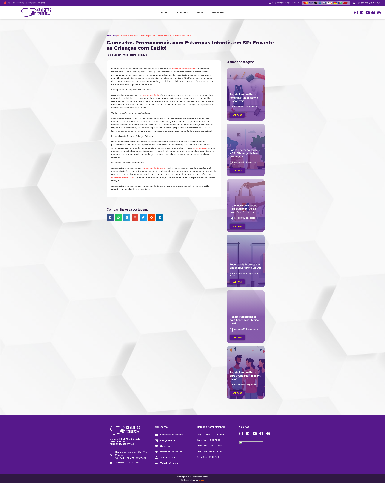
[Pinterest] (379, 12)
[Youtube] (367, 12)
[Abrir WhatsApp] (377, 475)
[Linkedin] (362, 12)
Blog (200, 12)
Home (164, 12)
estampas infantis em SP (154, 168)
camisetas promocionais (183, 68)
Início (109, 35)
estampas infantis (150, 95)
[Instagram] (356, 12)
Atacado (182, 12)
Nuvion (201, 480)
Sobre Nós (218, 12)
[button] (110, 217)
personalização (200, 148)
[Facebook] (373, 12)
